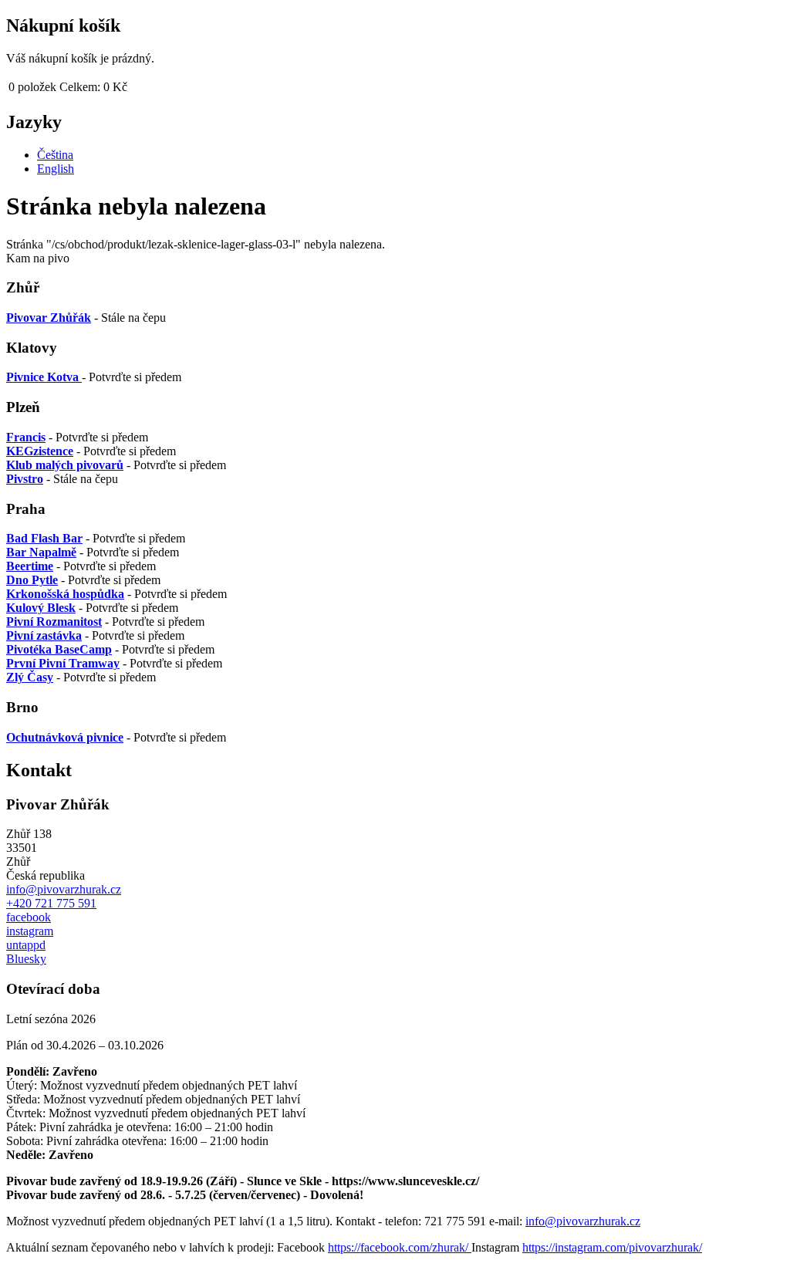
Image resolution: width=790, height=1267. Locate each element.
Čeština (55, 154)
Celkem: (79, 86)
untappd (26, 944)
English (55, 168)
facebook (28, 917)
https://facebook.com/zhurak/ (399, 1247)
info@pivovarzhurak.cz (63, 889)
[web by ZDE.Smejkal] (780, 1247)
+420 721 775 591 (51, 903)
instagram (29, 931)
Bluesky (26, 958)
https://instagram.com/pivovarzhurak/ (612, 1247)
